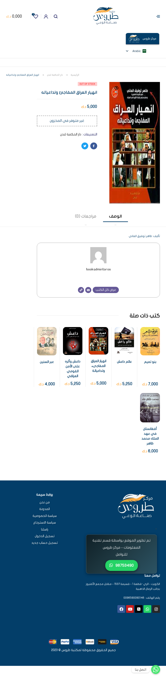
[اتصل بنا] (155, 669)
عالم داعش (124, 361)
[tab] (115, 220)
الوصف (115, 216)
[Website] (81, 290)
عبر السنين (47, 361)
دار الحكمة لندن (55, 75)
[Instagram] (156, 609)
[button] (116, 90)
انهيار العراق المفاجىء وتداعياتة (98, 365)
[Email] (88, 290)
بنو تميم (150, 361)
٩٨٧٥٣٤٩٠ (124, 565)
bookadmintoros (98, 269)
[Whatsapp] (147, 609)
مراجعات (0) (85, 216)
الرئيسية (75, 75)
